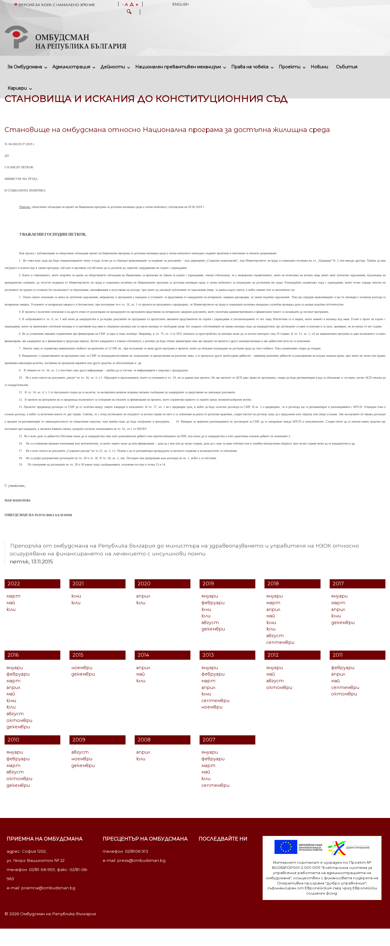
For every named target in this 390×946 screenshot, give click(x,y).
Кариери (17, 88)
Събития (346, 67)
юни (76, 596)
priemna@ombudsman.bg (48, 887)
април (143, 596)
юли (11, 609)
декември (213, 629)
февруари (213, 602)
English (180, 4)
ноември (81, 667)
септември (280, 642)
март (13, 596)
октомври (19, 720)
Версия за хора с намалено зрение (56, 4)
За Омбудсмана (25, 67)
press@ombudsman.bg (141, 860)
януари (209, 596)
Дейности (113, 67)
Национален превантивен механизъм (178, 67)
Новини (319, 67)
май (10, 602)
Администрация (71, 67)
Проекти (289, 67)
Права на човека (249, 67)
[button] (129, 12)
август (210, 622)
